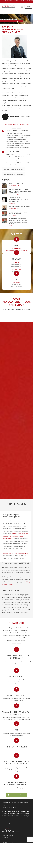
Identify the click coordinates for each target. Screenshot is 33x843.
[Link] (8, 6)
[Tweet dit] (9, 823)
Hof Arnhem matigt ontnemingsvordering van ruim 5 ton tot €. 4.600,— (20, 199)
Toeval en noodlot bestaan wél (19, 206)
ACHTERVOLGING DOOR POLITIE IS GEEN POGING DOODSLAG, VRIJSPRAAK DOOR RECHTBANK (20, 191)
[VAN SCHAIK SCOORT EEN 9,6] (4, 185)
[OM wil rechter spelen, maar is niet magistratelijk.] (4, 213)
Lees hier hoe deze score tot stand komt (17, 124)
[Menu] (22, 7)
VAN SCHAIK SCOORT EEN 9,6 (17, 183)
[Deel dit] (4, 823)
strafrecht (4, 804)
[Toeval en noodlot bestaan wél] (4, 207)
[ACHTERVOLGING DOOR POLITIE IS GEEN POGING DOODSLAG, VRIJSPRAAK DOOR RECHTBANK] (4, 191)
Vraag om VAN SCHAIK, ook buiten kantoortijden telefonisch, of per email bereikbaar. (15, 536)
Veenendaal (9, 813)
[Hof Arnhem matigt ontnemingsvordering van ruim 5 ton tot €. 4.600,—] (4, 199)
